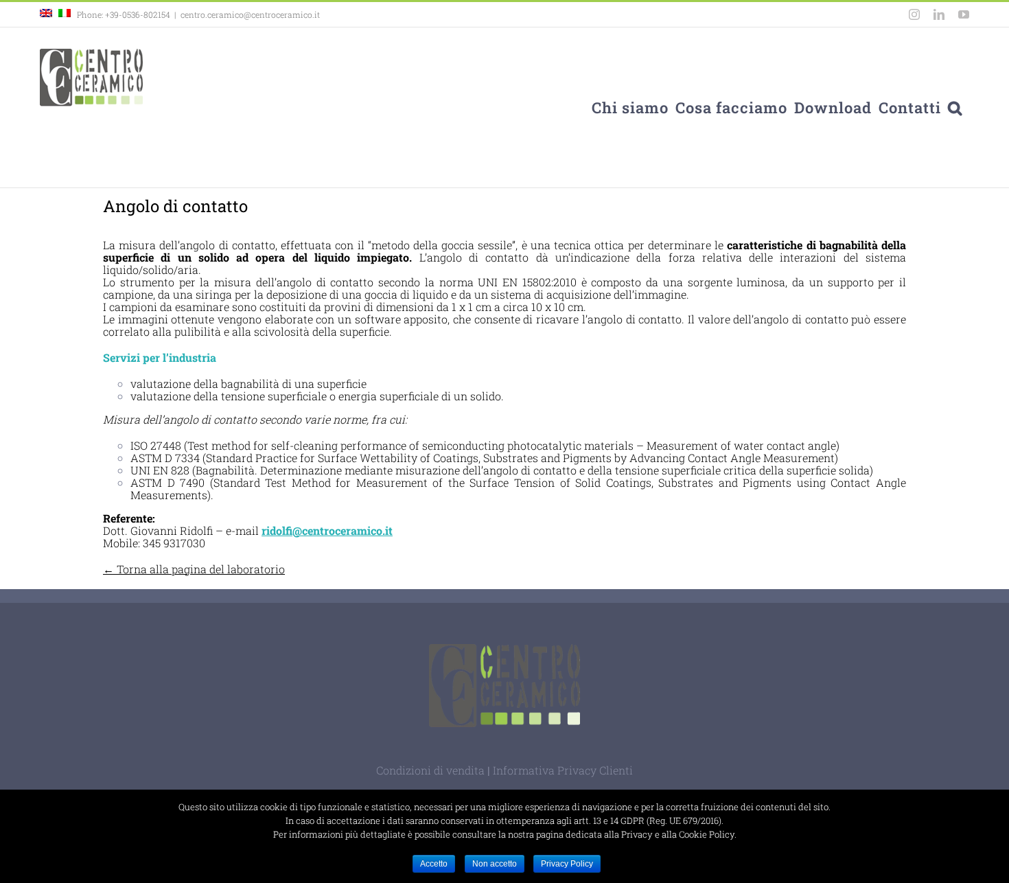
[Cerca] (955, 107)
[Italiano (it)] (64, 14)
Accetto (434, 864)
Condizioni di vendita (430, 770)
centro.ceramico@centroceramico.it (250, 14)
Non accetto (494, 864)
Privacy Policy (567, 864)
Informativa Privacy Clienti (563, 770)
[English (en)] (46, 14)
